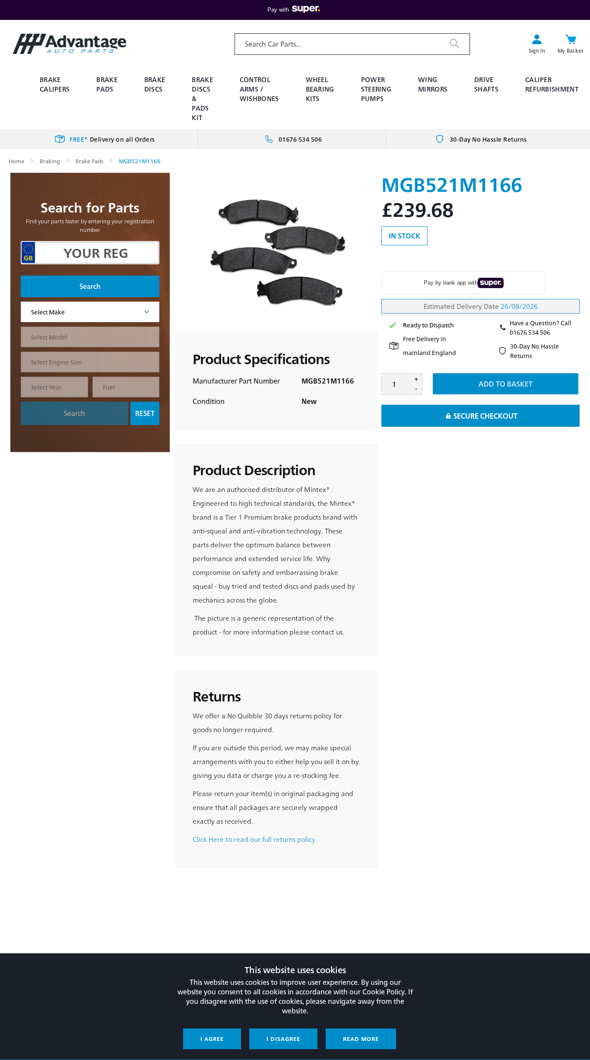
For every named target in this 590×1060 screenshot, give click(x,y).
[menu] (295, 98)
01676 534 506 (300, 139)
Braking (50, 161)
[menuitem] (58, 84)
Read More (361, 1038)
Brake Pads (89, 161)
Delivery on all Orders (112, 139)
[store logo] (69, 44)
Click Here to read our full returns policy (254, 839)
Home (16, 161)
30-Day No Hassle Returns (488, 139)
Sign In (537, 50)
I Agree (212, 1038)
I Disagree (283, 1038)
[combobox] (352, 44)
